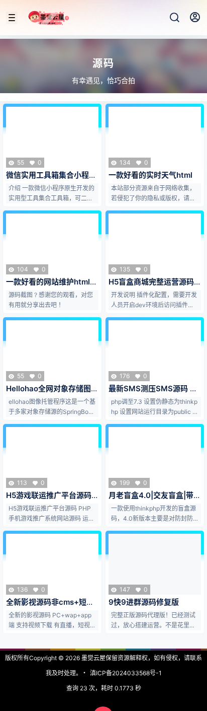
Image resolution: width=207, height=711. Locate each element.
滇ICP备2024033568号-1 (126, 673)
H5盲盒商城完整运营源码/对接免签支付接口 (153, 287)
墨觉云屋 (93, 658)
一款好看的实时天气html (150, 175)
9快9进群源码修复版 (144, 602)
